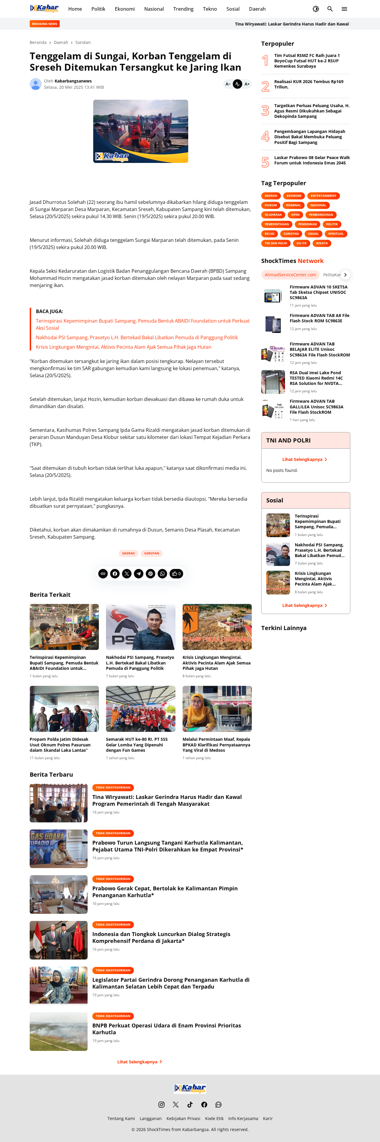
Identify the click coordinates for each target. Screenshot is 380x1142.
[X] (127, 573)
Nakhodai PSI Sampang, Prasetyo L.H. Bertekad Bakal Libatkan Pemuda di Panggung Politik (137, 337)
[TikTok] (190, 1105)
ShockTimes (158, 1129)
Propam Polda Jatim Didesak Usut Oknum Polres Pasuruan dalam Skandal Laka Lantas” (60, 745)
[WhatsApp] (162, 573)
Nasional (154, 9)
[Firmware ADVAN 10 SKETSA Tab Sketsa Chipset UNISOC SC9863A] (273, 296)
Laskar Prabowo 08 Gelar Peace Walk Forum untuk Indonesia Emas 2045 (312, 160)
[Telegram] (138, 573)
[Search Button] (330, 9)
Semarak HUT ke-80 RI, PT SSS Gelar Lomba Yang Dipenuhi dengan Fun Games (137, 745)
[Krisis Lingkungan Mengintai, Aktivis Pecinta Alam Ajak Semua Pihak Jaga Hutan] (217, 627)
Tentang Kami (121, 1118)
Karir (268, 1118)
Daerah (257, 9)
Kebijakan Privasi (183, 1118)
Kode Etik (214, 1118)
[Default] (237, 84)
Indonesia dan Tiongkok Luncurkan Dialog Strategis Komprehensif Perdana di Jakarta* (161, 937)
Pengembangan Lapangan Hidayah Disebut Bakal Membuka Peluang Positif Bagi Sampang (309, 137)
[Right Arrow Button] (345, 275)
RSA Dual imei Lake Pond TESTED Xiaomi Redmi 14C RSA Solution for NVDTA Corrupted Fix (316, 378)
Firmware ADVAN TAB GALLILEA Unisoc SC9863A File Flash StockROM (316, 407)
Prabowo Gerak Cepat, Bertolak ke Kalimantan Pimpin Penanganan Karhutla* (165, 892)
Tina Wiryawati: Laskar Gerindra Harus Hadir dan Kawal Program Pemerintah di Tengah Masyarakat (167, 800)
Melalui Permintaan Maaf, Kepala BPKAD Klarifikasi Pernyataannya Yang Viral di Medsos (216, 745)
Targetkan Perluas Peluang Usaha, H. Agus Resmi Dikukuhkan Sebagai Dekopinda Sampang (312, 111)
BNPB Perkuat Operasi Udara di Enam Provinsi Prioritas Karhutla (166, 1029)
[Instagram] (161, 1105)
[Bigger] (247, 84)
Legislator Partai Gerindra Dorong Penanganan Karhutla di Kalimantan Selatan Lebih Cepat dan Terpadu (171, 983)
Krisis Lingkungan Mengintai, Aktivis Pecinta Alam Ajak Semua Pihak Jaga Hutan (123, 347)
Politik (98, 9)
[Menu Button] (344, 9)
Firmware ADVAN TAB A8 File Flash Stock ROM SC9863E (319, 318)
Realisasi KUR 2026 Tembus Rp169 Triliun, (308, 84)
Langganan (151, 1118)
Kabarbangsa (195, 1129)
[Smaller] (228, 84)
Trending (183, 9)
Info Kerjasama (243, 1118)
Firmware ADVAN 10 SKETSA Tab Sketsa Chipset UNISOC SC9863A (319, 292)
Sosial (233, 9)
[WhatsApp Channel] (218, 1105)
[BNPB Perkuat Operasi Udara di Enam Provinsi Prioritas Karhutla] (59, 1031)
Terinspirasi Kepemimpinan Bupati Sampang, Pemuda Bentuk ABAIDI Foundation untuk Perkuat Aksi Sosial (64, 663)
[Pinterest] (150, 573)
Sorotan (151, 553)
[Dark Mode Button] (316, 9)
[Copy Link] (103, 573)
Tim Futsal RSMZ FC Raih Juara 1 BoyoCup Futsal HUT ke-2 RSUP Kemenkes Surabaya (307, 61)
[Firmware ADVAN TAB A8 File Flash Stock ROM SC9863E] (273, 325)
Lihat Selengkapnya (137, 1062)
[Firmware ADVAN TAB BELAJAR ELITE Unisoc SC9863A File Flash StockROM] (273, 353)
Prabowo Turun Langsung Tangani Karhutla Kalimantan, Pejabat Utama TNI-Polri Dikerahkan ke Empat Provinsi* (167, 846)
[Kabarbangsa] (44, 8)
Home (75, 9)
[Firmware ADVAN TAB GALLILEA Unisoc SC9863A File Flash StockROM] (273, 410)
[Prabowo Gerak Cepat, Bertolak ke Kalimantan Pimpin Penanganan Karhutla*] (59, 894)
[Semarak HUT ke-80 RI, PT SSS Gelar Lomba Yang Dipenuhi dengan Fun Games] (140, 709)
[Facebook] (115, 573)
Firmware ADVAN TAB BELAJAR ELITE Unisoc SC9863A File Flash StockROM (320, 349)
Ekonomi (125, 9)
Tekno (210, 9)
